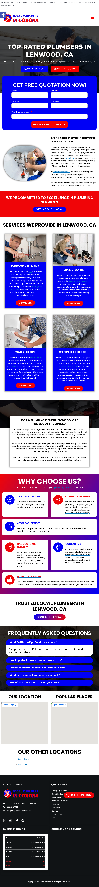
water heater (36, 357)
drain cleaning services (79, 281)
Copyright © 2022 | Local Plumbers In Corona (43, 882)
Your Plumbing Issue (21, 112)
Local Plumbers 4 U (61, 171)
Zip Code (55, 101)
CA (30, 271)
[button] (3, 15)
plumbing (70, 158)
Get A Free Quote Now (49, 124)
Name (14, 90)
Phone (54, 90)
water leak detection (67, 366)
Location (16, 101)
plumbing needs (62, 487)
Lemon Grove (23, 759)
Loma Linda (22, 764)
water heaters (16, 366)
